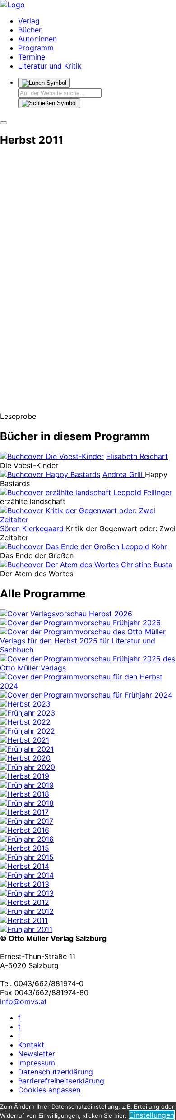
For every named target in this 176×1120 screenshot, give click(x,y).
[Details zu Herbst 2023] (25, 703)
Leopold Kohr (144, 546)
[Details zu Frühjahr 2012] (27, 911)
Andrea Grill (123, 474)
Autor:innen (37, 38)
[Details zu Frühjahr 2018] (27, 803)
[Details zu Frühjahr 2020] (27, 766)
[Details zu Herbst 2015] (24, 848)
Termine (31, 56)
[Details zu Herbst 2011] (24, 920)
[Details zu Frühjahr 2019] (27, 785)
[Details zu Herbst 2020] (25, 757)
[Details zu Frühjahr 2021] (27, 748)
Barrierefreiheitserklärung (61, 1080)
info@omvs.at (23, 1001)
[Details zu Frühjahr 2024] (86, 694)
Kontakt (31, 1044)
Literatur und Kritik (50, 65)
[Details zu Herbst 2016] (24, 830)
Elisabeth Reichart (137, 456)
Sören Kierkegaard (33, 528)
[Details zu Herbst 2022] (25, 721)
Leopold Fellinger (142, 492)
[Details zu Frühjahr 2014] (27, 875)
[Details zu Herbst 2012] (24, 902)
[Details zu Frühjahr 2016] (27, 839)
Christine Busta (146, 564)
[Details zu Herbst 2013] (24, 884)
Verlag (29, 20)
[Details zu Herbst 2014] (24, 866)
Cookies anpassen (49, 1089)
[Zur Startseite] (12, 4)
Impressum (36, 1062)
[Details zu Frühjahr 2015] (27, 857)
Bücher (30, 29)
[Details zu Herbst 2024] (88, 685)
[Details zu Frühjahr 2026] (80, 622)
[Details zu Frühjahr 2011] (26, 929)
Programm (36, 47)
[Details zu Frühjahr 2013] (27, 893)
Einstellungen (151, 1115)
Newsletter (36, 1053)
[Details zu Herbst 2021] (24, 739)
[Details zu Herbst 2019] (24, 775)
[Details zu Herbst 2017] (24, 812)
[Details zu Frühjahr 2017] (26, 821)
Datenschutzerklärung (55, 1071)
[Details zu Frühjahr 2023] (27, 712)
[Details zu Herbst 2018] (24, 794)
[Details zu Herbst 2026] (66, 613)
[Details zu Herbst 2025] (88, 649)
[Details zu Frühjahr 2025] (88, 667)
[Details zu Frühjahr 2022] (27, 730)
